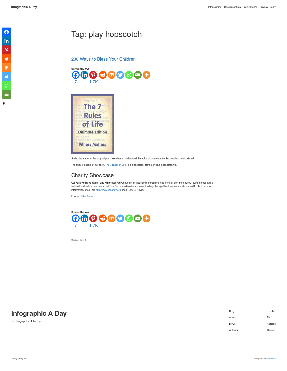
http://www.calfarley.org (108, 189)
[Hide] (4, 103)
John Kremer (88, 196)
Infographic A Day (24, 6)
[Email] (138, 75)
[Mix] (111, 75)
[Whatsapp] (129, 75)
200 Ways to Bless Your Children (103, 58)
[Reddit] (103, 75)
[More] (146, 75)
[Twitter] (120, 75)
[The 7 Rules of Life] (92, 123)
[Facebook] (6, 32)
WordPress (271, 358)
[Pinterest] (6, 49)
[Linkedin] (84, 75)
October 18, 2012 (78, 239)
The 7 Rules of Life (115, 164)
